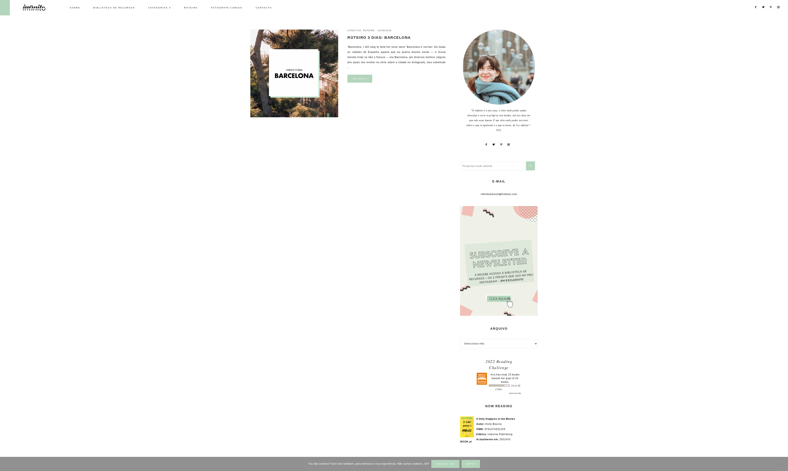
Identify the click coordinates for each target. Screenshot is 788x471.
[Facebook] (487, 144)
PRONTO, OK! (445, 464)
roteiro (369, 31)
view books (515, 393)
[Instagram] (510, 144)
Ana (492, 374)
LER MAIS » (360, 79)
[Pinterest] (502, 144)
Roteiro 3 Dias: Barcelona (379, 37)
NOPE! (470, 464)
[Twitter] (495, 144)
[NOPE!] (783, 464)
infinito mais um (38, 7)
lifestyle (354, 31)
